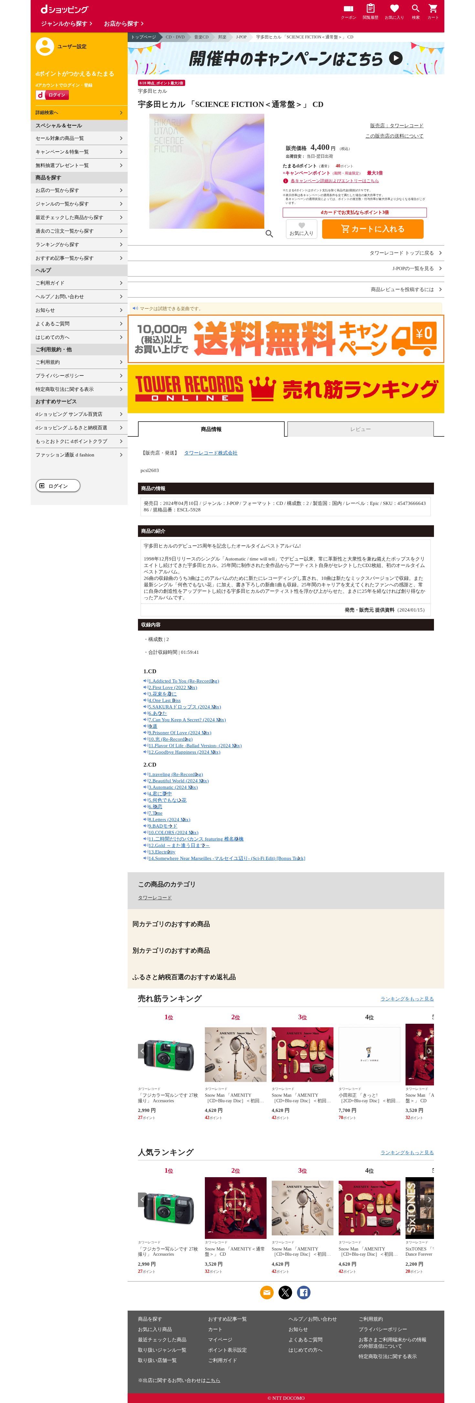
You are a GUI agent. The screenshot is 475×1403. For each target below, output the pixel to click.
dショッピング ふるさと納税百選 (71, 427)
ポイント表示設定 (227, 1350)
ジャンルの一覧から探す (62, 203)
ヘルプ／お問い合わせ (60, 296)
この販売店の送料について (394, 136)
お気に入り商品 (155, 1329)
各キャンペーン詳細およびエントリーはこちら (335, 180)
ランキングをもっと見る (407, 998)
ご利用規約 (48, 362)
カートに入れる (373, 229)
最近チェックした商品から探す (69, 217)
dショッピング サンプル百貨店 (69, 414)
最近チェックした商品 (162, 1339)
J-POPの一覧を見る (413, 268)
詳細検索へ (47, 112)
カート (215, 1329)
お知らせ (45, 310)
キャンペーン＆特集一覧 (62, 151)
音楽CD (201, 37)
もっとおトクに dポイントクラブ (71, 441)
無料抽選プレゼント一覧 (62, 165)
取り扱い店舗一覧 (157, 1360)
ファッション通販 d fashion (65, 454)
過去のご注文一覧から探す (65, 231)
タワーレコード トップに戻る (402, 253)
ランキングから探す (57, 244)
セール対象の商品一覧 (60, 138)
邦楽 (222, 37)
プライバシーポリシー (60, 375)
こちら (213, 1380)
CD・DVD (175, 37)
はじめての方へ (52, 337)
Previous (143, 1051)
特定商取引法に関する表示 (65, 389)
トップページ (143, 37)
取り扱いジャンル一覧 (162, 1350)
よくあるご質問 (52, 323)
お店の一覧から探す (57, 190)
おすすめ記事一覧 (227, 1319)
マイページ (220, 1339)
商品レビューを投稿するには (402, 289)
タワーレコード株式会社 (211, 452)
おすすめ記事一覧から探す (65, 258)
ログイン (58, 486)
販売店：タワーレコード (397, 125)
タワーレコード (155, 897)
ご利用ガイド (50, 283)
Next (429, 1051)
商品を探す (150, 1319)
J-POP (241, 37)
